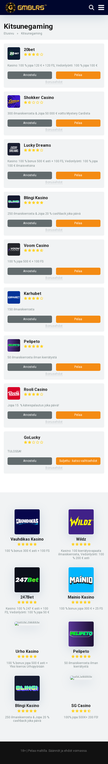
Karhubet (32, 293)
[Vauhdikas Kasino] (27, 533)
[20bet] (14, 58)
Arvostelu (29, 75)
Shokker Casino (39, 97)
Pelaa (78, 75)
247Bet (27, 597)
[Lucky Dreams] (14, 154)
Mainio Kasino (81, 597)
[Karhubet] (14, 302)
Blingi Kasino (36, 197)
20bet (29, 49)
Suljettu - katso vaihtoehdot (78, 461)
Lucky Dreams (37, 145)
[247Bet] (27, 591)
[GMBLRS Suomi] (25, 6)
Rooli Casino (35, 389)
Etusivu (9, 33)
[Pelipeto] (14, 350)
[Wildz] (81, 533)
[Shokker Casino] (14, 106)
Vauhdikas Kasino (27, 539)
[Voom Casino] (14, 254)
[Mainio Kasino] (81, 591)
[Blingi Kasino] (14, 206)
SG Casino (81, 705)
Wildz (81, 539)
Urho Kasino (27, 651)
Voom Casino (36, 245)
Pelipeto (32, 341)
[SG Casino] (81, 675)
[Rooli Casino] (14, 398)
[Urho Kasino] (27, 621)
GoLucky (32, 437)
